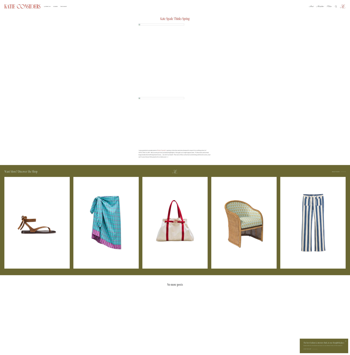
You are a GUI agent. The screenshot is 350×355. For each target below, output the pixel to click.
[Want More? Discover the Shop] (175, 172)
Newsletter (320, 6)
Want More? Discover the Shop (20, 172)
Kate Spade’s (162, 150)
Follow (329, 6)
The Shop (63, 6)
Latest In (47, 6)
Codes (55, 6)
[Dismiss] (346, 341)
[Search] (336, 6)
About (311, 6)
